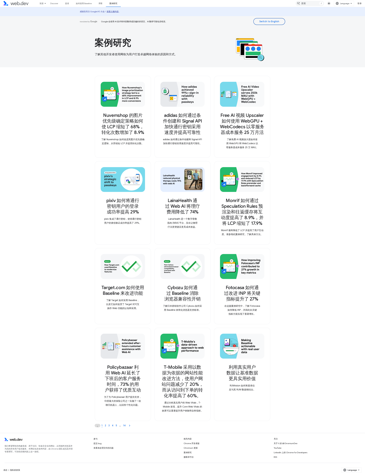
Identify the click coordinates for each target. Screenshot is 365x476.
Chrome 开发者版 (191, 443)
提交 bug (98, 443)
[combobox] (310, 3)
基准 (67, 3)
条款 (5, 470)
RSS (275, 457)
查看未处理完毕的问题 (103, 448)
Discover (54, 3)
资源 (41, 3)
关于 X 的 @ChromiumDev (285, 443)
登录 (359, 3)
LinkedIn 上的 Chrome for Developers (290, 452)
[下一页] (129, 425)
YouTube (277, 448)
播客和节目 (189, 457)
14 (124, 425)
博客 (101, 3)
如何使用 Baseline (84, 3)
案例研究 (113, 3)
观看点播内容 (113, 11)
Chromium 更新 (191, 448)
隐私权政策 (15, 470)
